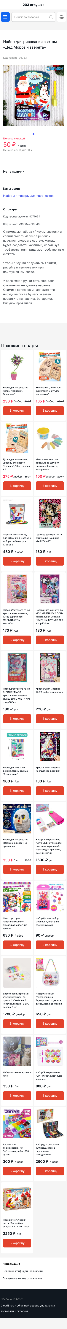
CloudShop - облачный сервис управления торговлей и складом (28, 1308)
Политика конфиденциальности (23, 1271)
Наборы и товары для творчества (28, 196)
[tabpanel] (33, 95)
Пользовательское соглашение (22, 1278)
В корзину (17, 410)
